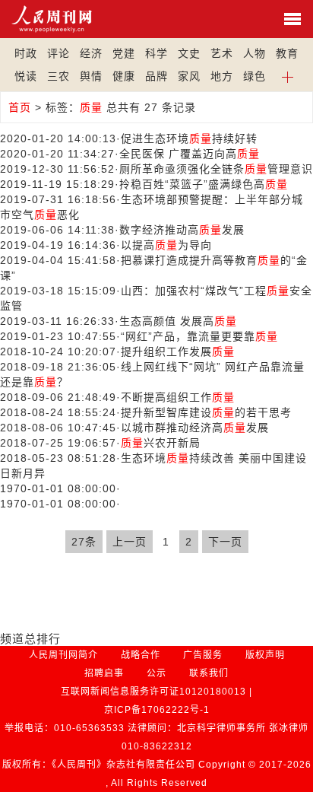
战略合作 (140, 655)
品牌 (156, 76)
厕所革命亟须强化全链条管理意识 (216, 169)
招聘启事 (104, 673)
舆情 (91, 76)
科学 (156, 53)
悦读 (25, 76)
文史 (189, 53)
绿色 (254, 76)
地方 (221, 76)
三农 (58, 76)
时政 (25, 53)
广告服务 (203, 655)
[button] (287, 76)
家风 (189, 76)
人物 (254, 53)
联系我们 (209, 673)
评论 (58, 53)
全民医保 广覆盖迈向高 (189, 154)
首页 (19, 107)
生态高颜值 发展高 (178, 321)
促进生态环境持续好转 (189, 138)
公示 (156, 673)
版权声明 (265, 655)
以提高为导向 (166, 245)
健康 (123, 76)
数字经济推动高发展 (182, 230)
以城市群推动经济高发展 (195, 427)
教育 (287, 53)
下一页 (225, 542)
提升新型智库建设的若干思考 (206, 412)
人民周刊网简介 (63, 655)
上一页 (129, 542)
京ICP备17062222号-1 (157, 710)
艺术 (221, 53)
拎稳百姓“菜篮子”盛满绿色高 (203, 184)
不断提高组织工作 (178, 397)
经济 (91, 53)
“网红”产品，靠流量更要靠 (199, 336)
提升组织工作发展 (178, 351)
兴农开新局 (161, 443)
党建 (123, 53)
